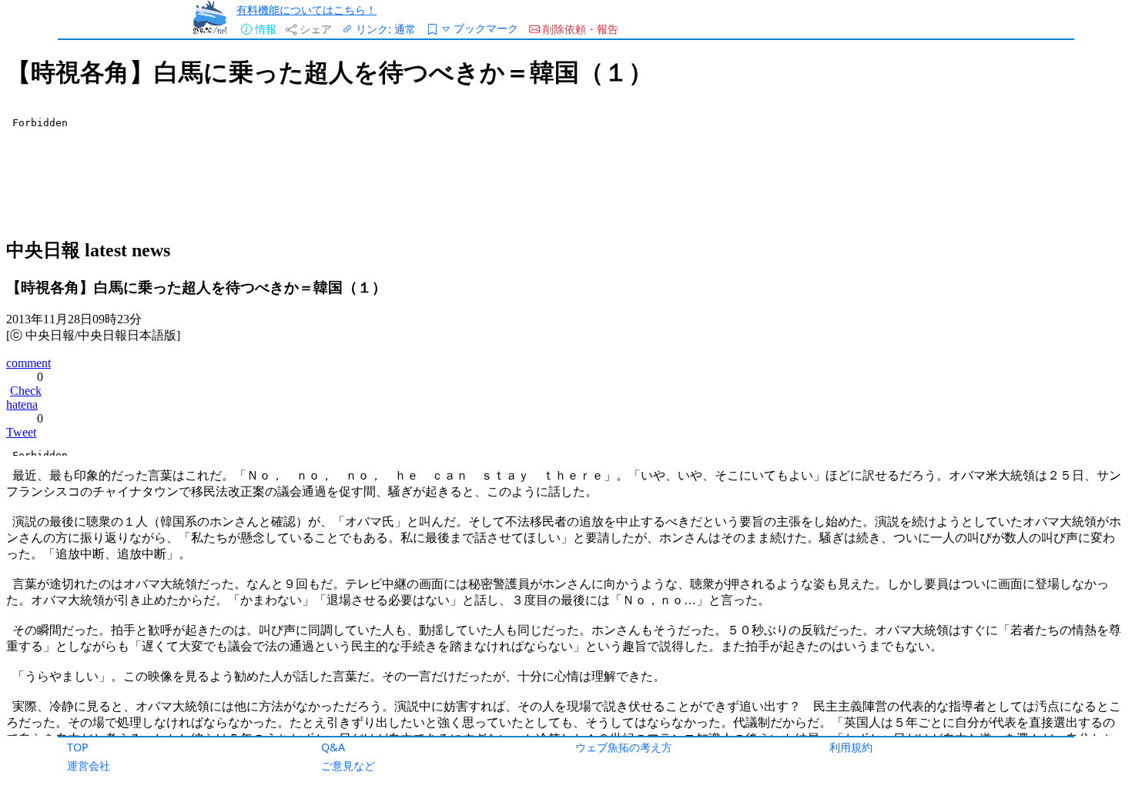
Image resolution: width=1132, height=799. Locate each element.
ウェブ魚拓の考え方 (623, 747)
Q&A (333, 747)
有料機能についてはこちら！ (306, 9)
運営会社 (88, 765)
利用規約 (850, 747)
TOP (78, 747)
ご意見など (348, 765)
